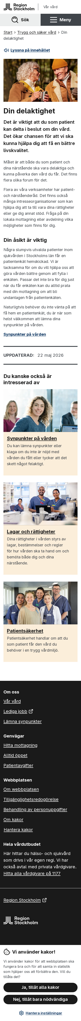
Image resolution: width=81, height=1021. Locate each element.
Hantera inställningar (44, 1013)
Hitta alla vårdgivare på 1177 (31, 873)
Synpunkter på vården (24, 334)
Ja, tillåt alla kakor (40, 987)
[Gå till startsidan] (19, 6)
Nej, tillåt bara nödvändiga (40, 999)
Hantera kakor (18, 829)
